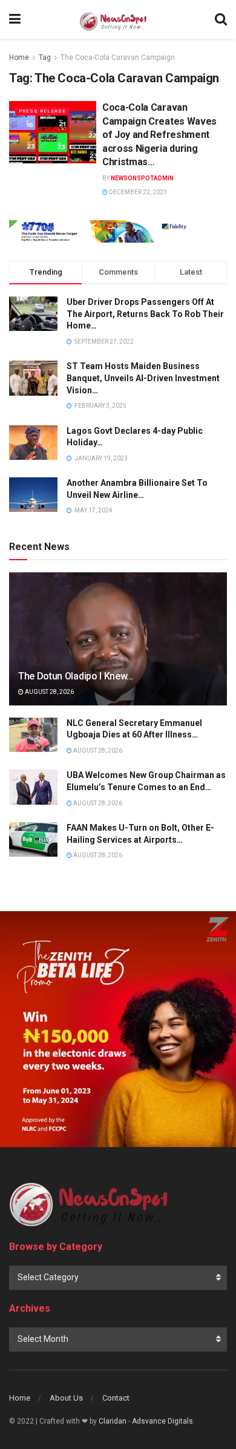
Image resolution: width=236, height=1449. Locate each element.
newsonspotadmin (142, 178)
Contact (115, 1397)
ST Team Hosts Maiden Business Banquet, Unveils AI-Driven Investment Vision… (143, 377)
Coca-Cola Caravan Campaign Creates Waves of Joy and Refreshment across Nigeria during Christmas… (159, 135)
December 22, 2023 (137, 192)
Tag (45, 57)
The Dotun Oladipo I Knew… (75, 676)
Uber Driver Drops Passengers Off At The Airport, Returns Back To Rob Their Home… (145, 313)
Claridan (112, 1421)
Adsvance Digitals (162, 1421)
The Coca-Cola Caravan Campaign (118, 57)
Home (19, 57)
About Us (66, 1397)
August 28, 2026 (49, 692)
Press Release (42, 111)
